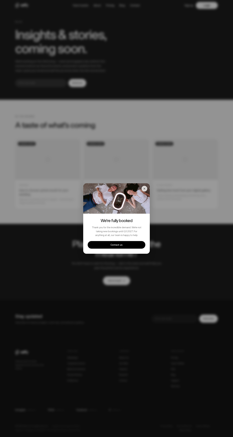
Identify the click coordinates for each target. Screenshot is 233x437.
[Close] (144, 189)
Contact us (116, 244)
